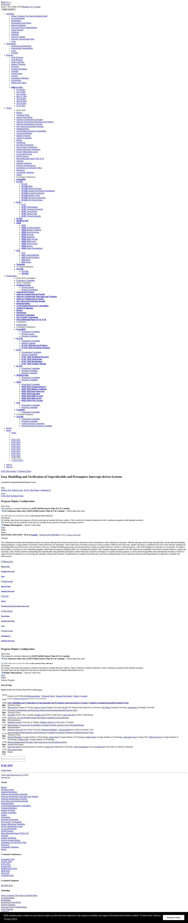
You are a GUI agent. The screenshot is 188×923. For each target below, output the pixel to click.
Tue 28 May (21, 99)
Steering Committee (29, 354)
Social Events (16, 73)
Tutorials (14, 71)
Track (3, 493)
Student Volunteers (24, 163)
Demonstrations (22, 129)
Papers (19, 175)
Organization (11, 276)
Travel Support (17, 30)
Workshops (20, 142)
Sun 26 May (21, 94)
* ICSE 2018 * (17, 460)
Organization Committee (31, 352)
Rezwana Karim (14, 747)
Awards (14, 76)
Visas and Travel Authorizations (24, 27)
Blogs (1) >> (6, 2)
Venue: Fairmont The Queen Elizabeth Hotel (29, 16)
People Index (21, 325)
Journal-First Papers (24, 117)
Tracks (9, 108)
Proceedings (16, 80)
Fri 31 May (20, 106)
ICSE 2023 (15, 449)
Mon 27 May (21, 96)
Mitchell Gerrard (14, 722)
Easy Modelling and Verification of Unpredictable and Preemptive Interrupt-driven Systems (68, 703)
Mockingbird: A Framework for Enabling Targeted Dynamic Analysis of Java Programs (46, 725)
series (13, 471)
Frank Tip (49, 747)
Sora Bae (11, 715)
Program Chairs (27, 334)
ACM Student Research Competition (31, 131)
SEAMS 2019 (7, 885)
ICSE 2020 (15, 456)
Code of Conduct (18, 37)
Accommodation (18, 18)
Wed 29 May (21, 101)
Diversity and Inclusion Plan (22, 39)
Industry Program (18, 64)
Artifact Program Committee (32, 423)
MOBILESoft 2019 (9, 868)
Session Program (8, 680)
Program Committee (29, 290)
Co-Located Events (24, 154)
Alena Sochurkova (81, 747)
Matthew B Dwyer (47, 722)
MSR (23, 225)
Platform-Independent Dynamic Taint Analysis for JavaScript (37, 742)
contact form (6, 770)
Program (9, 55)
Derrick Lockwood (15, 730)
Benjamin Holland (49, 730)
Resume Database (18, 25)
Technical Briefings (19, 69)
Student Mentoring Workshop (28, 149)
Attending (10, 14)
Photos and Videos (18, 83)
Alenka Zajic (23, 739)
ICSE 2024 (15, 446)
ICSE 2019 (5, 471)
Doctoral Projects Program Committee (36, 426)
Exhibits (14, 53)
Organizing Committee (25, 280)
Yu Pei (26, 490)
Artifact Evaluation (24, 138)
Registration (16, 21)
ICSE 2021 (15, 453)
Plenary (19, 113)
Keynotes (15, 67)
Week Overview (17, 62)
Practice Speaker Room (25, 165)
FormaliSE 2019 (7, 859)
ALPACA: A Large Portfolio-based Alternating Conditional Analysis (38, 718)
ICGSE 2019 (6, 862)
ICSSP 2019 (6, 866)
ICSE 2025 (15, 444)
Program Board (27, 287)
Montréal (15, 34)
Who (3, 488)
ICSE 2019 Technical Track (12, 496)
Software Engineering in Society (29, 124)
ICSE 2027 (15, 440)
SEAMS (24, 271)
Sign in (9, 465)
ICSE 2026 (15, 442)
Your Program (17, 60)
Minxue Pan (6, 490)
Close (3, 530)
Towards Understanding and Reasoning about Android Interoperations (42, 710)
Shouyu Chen (17, 490)
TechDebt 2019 (7, 875)
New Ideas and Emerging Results (29, 126)
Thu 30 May (21, 103)
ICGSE (24, 184)
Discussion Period (15, 750)
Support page (5, 777)
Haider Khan (91, 737)
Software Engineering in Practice (29, 119)
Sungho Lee (39, 715)
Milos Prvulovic (155, 737)
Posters (19, 140)
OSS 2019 (5, 873)
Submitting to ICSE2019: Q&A (29, 168)
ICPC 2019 (5, 864)
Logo (13, 41)
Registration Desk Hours (21, 23)
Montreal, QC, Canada (31, 7)
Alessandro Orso (130, 737)
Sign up (9, 467)
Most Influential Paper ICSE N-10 (30, 158)
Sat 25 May (21, 92)
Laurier (34, 535)
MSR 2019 (5, 871)
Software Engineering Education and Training (34, 122)
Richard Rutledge (15, 737)
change (40, 690)
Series (13, 433)
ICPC (23, 204)
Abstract (4, 538)
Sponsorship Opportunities (22, 48)
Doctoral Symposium (25, 145)
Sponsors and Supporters (21, 46)
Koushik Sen (100, 747)
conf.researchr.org (13, 775)
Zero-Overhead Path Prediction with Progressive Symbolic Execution (50, 732)
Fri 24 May (20, 90)
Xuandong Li (45, 490)
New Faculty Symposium (26, 147)
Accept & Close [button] (173, 917)
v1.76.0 (24, 775)
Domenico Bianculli (74, 535)
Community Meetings (20, 78)
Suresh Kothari (64, 730)
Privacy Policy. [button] (10, 919)
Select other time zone (76, 511)
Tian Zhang (34, 490)
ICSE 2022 (15, 451)
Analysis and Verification (49, 535)
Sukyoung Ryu (69, 715)
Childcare (15, 32)
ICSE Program (17, 57)
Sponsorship (11, 44)
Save (3, 527)
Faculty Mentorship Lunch (27, 152)
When (3, 532)
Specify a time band (32, 525)
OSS (23, 253)
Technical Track (22, 115)
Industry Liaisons (28, 343)
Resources (20, 170)
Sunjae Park (54, 737)
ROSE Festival (22, 156)
